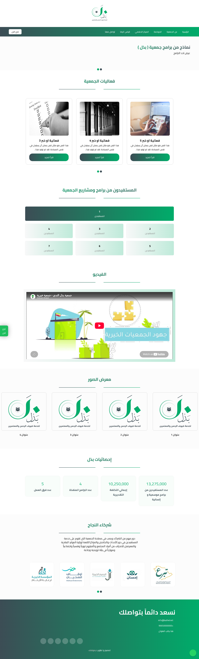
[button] (101, 69)
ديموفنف (92, 650)
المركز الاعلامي (142, 32)
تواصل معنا (110, 32)
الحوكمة (158, 32)
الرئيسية (185, 32)
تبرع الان (15, 32)
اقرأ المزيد (150, 157)
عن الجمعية (172, 32)
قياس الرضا (125, 32)
